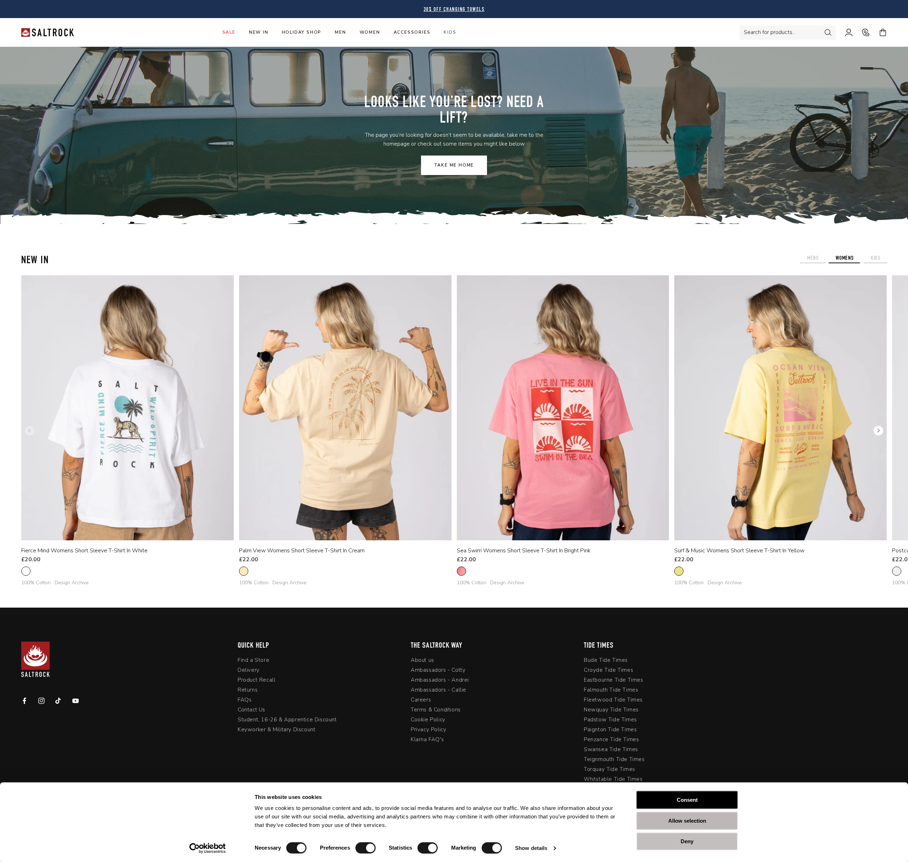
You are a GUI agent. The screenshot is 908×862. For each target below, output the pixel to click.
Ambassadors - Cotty (438, 671)
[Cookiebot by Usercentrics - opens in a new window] (208, 848)
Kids (450, 32)
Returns (248, 691)
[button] (878, 431)
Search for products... (770, 32)
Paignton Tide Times (610, 730)
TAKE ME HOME (454, 165)
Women (370, 32)
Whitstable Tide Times (613, 780)
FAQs (244, 701)
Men (340, 32)
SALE (229, 32)
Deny (687, 841)
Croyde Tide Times (608, 671)
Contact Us (251, 711)
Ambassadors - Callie (438, 691)
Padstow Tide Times (610, 721)
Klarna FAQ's (427, 740)
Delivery (249, 671)
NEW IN (258, 32)
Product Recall (256, 681)
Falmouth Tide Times (611, 691)
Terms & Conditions (436, 711)
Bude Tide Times (606, 661)
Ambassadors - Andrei (440, 681)
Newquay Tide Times (611, 711)
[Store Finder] (861, 33)
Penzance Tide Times (611, 740)
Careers (421, 701)
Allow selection (687, 821)
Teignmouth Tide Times (614, 760)
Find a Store (253, 661)
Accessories (412, 32)
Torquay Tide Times (609, 770)
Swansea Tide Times (611, 750)
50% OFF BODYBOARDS (454, 9)
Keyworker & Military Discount (276, 730)
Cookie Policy (428, 721)
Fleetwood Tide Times (613, 701)
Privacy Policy (428, 730)
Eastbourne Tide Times (613, 681)
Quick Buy (122, 530)
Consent (687, 800)
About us (422, 661)
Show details (531, 848)
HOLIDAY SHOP (302, 32)
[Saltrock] (47, 32)
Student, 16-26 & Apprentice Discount (287, 721)
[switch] (365, 847)
